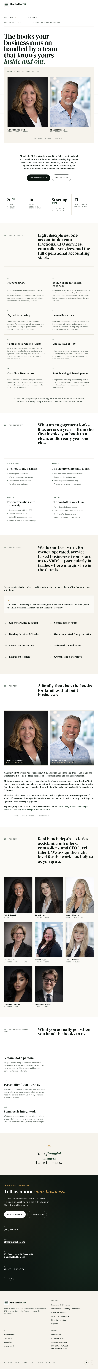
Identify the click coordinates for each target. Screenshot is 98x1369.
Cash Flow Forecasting (60, 1316)
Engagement (9, 1346)
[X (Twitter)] (11, 1279)
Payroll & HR (56, 1324)
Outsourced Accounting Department (65, 1309)
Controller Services (58, 1312)
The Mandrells (9, 1334)
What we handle (61, 178)
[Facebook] (6, 1279)
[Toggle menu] (92, 4)
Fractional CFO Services (60, 1305)
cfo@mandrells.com (14, 1241)
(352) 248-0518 (11, 1229)
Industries (8, 1342)
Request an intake (38, 178)
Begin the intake (14, 1214)
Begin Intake (56, 1334)
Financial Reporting (58, 1320)
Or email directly (37, 1214)
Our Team (8, 1338)
